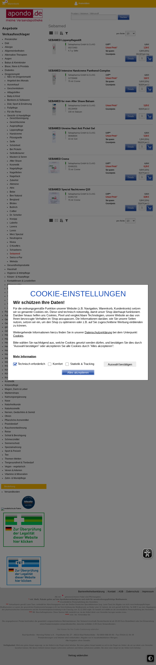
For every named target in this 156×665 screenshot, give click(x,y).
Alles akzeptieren (78, 372)
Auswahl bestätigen (120, 364)
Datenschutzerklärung (98, 332)
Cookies (18, 335)
